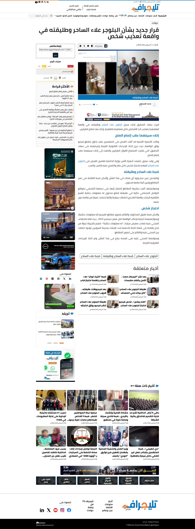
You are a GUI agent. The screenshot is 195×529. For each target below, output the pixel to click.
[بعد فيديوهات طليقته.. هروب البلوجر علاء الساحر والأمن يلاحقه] (113, 291)
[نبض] (41, 279)
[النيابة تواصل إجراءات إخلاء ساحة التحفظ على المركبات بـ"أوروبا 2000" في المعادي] (82, 436)
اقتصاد (141, 16)
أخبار (155, 16)
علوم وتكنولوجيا (80, 16)
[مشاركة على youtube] (36, 2)
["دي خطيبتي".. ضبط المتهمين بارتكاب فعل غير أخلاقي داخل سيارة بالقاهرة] (144, 436)
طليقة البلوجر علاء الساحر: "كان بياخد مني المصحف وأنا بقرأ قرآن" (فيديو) (132, 291)
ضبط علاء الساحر (90, 256)
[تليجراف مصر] (145, 8)
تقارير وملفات (95, 16)
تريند (65, 313)
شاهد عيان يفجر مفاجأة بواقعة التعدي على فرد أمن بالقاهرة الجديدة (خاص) (55, 110)
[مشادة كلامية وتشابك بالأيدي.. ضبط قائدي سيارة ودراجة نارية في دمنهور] (113, 400)
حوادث (105, 16)
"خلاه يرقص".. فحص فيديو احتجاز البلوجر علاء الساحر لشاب (132, 304)
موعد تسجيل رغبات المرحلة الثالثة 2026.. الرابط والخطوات (49, 333)
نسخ (55, 55)
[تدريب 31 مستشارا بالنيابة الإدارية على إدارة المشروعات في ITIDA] (51, 400)
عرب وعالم (132, 16)
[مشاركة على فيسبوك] (39, 2)
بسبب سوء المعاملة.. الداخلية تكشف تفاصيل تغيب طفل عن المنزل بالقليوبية (54, 452)
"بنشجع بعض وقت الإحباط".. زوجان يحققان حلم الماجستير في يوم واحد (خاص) (55, 117)
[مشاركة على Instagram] (62, 510)
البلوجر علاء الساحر (112, 124)
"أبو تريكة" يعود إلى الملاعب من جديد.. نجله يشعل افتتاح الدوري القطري (55, 124)
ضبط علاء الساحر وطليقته (118, 256)
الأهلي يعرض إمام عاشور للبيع (60, 91)
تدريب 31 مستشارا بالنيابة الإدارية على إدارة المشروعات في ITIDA (51, 416)
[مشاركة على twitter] (45, 2)
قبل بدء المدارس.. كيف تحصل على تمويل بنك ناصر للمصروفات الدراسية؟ (55, 138)
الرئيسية (162, 16)
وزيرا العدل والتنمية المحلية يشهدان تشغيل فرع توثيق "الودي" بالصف (113, 452)
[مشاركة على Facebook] (69, 510)
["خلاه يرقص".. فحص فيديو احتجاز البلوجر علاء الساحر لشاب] (153, 304)
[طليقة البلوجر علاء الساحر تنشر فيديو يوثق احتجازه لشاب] (113, 304)
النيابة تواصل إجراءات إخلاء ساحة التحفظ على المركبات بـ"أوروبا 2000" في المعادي (83, 452)
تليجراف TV (87, 501)
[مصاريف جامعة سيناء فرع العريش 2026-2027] (67, 323)
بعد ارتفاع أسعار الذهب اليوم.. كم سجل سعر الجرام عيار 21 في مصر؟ (55, 104)
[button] (62, 343)
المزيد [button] (59, 16)
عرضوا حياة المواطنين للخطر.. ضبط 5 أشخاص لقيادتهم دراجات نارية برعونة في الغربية (82, 416)
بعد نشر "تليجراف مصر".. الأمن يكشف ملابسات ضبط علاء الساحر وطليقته (133, 279)
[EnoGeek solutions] (44, 523)
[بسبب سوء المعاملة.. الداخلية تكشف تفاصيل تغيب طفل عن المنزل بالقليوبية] (51, 436)
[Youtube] (47, 279)
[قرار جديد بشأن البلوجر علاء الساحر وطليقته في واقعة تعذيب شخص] (88, 46)
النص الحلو (67, 16)
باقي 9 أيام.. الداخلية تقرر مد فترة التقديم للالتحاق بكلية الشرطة (144, 416)
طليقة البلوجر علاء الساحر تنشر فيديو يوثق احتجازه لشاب (93, 304)
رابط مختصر (55, 45)
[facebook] (53, 279)
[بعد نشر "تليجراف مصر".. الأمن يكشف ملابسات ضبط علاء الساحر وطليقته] (153, 279)
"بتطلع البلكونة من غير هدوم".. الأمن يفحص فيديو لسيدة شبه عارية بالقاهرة (55, 131)
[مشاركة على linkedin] (48, 2)
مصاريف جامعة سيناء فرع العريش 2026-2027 (49, 323)
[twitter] (64, 279)
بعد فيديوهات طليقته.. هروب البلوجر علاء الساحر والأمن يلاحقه (93, 291)
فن (116, 16)
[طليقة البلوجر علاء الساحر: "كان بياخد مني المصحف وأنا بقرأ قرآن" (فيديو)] (153, 291)
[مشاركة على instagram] (42, 2)
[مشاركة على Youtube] (56, 510)
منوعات (148, 16)
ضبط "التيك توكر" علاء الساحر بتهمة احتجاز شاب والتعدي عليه (93, 279)
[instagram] (58, 279)
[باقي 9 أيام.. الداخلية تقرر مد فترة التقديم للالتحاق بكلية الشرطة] (144, 400)
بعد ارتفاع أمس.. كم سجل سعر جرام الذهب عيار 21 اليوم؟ (56, 97)
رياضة (111, 16)
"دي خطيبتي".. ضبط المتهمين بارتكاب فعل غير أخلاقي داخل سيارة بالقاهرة (144, 452)
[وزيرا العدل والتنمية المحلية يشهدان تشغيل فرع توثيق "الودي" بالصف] (113, 436)
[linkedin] (70, 279)
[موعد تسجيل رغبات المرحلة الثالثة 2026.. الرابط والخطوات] (67, 334)
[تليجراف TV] (122, 15)
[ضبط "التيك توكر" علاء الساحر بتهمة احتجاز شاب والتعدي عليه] (113, 279)
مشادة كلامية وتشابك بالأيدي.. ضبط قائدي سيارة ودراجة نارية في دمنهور (114, 416)
